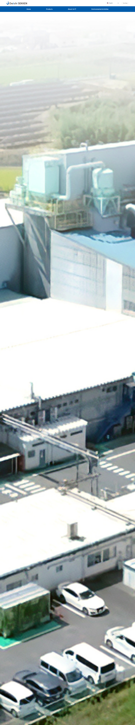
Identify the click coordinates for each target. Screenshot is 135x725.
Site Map (125, 3)
